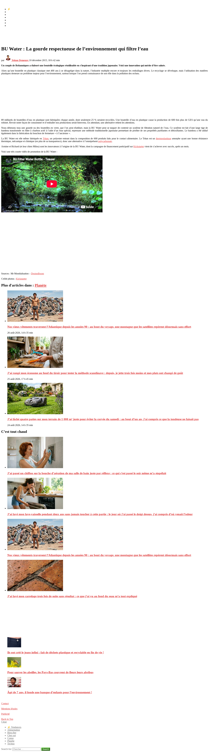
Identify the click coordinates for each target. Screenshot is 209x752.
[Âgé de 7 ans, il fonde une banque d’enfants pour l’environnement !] (107, 682)
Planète (10, 23)
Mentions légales (9, 708)
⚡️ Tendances (14, 9)
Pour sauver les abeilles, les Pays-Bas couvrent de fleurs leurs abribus (50, 672)
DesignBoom (37, 273)
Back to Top (7, 719)
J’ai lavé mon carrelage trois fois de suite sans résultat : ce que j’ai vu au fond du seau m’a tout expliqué (72, 596)
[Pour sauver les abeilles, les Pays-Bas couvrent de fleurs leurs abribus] (107, 662)
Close (4, 722)
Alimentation (13, 12)
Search (46, 749)
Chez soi (11, 17)
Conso (10, 20)
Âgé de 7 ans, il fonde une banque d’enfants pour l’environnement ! (49, 692)
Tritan (46, 138)
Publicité (5, 714)
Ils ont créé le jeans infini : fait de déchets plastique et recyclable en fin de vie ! (55, 652)
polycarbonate (105, 141)
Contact (5, 703)
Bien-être (11, 14)
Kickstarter (138, 146)
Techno (11, 25)
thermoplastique (163, 138)
